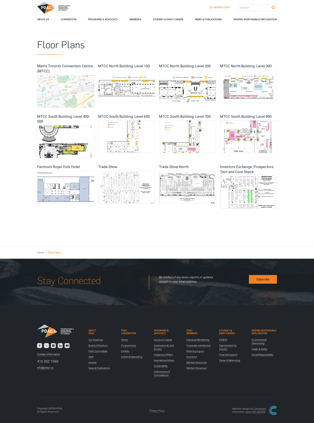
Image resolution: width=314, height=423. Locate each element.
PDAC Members (191, 332)
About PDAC (92, 332)
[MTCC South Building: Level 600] (126, 137)
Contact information (48, 354)
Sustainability (161, 366)
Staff (91, 357)
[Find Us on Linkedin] (60, 345)
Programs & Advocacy (103, 19)
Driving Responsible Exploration (255, 19)
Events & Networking (131, 357)
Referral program (195, 351)
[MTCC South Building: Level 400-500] (65, 142)
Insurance (191, 357)
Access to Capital (163, 340)
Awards (92, 362)
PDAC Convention (128, 332)
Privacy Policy (157, 410)
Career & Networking (229, 360)
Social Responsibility (262, 354)
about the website (255, 411)
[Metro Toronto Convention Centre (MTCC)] (65, 92)
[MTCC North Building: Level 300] (248, 87)
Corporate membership (198, 345)
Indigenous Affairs (163, 354)
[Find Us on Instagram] (53, 345)
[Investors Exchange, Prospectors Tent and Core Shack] (248, 193)
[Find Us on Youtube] (67, 345)
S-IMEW (223, 340)
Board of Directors (98, 345)
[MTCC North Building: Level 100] (126, 87)
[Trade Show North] (187, 188)
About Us (43, 19)
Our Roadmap (95, 340)
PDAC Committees (97, 351)
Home (40, 252)
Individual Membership (197, 340)
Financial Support (228, 354)
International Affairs (164, 360)
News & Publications (208, 19)
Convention (68, 19)
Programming (128, 345)
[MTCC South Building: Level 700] (187, 137)
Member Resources (196, 362)
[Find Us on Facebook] (39, 345)
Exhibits (125, 351)
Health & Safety (259, 349)
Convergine (259, 408)
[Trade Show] (126, 188)
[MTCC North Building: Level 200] (187, 87)
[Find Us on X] (46, 345)
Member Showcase (196, 368)
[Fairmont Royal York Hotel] (65, 188)
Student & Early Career (168, 19)
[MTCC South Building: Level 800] (248, 137)
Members (135, 19)
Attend (124, 340)
